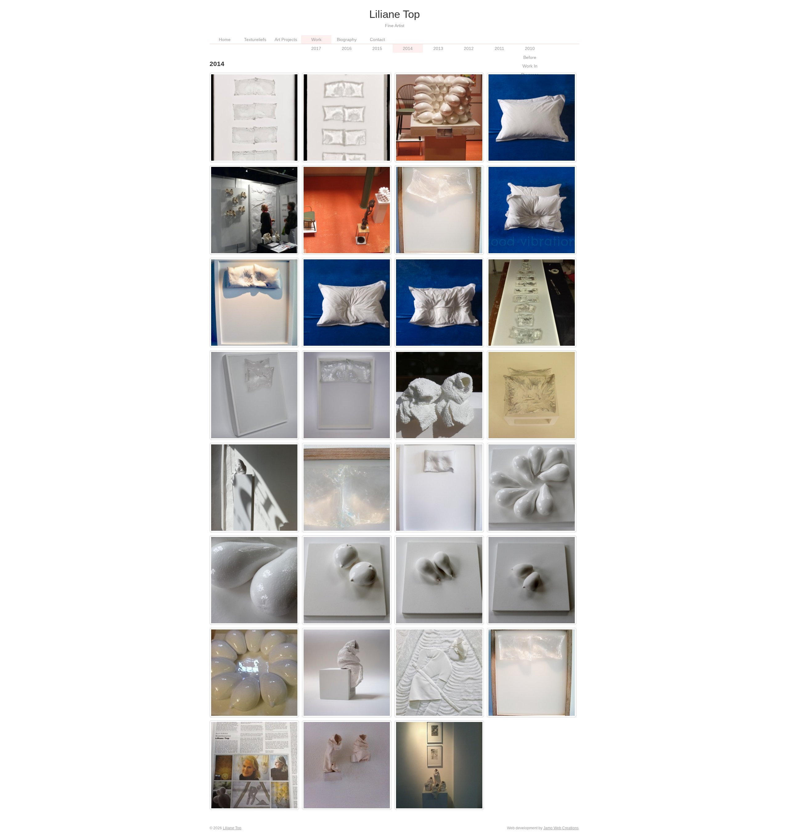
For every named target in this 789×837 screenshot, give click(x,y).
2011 (499, 48)
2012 (469, 48)
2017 (316, 48)
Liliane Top (232, 828)
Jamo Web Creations (560, 828)
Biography (347, 39)
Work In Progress (530, 70)
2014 (408, 48)
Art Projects (286, 39)
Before (529, 57)
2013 (438, 48)
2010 (530, 48)
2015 (377, 48)
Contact (377, 39)
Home (225, 39)
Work (316, 39)
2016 (347, 48)
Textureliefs (255, 39)
